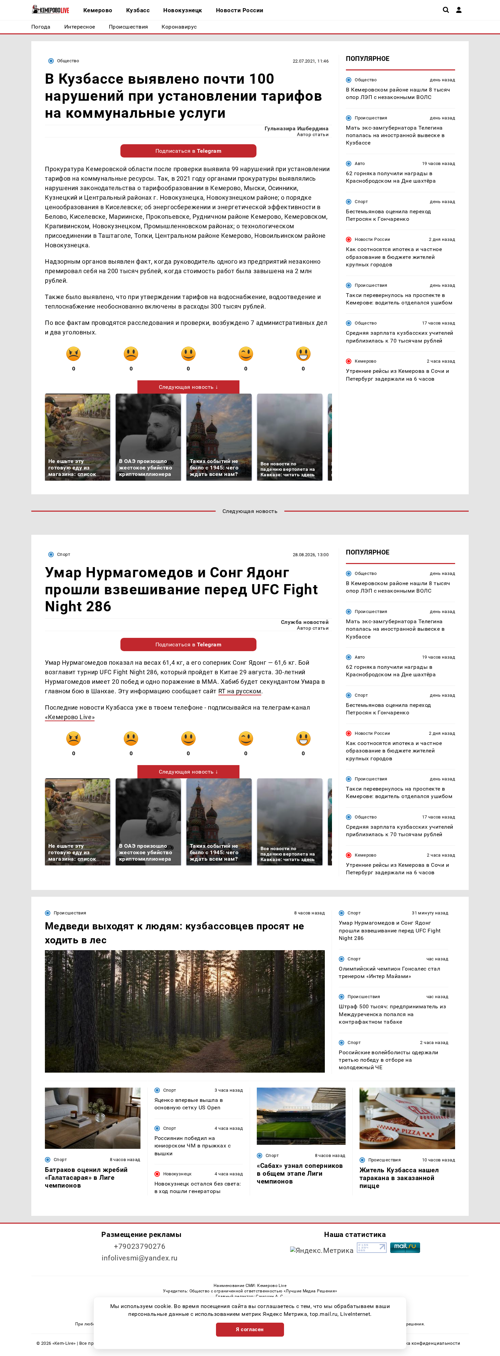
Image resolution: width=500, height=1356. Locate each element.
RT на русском (239, 691)
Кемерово (365, 361)
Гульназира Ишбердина (297, 128)
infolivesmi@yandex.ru (140, 1258)
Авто (360, 163)
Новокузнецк (177, 1173)
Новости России (372, 239)
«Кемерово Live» (70, 717)
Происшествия (371, 117)
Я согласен (250, 1329)
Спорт (361, 201)
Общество (68, 60)
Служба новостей (305, 622)
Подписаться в (188, 151)
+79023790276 (140, 1246)
